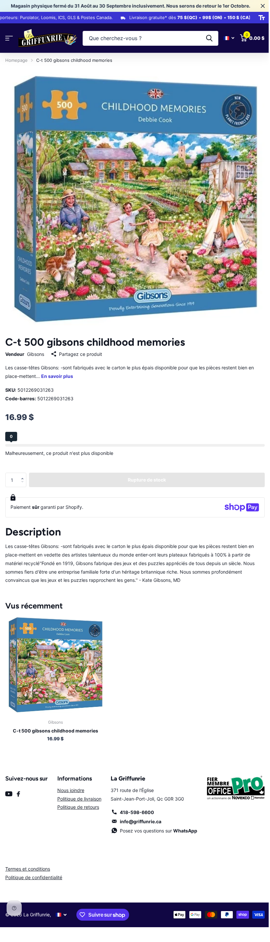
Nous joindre (69, 785)
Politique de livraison (78, 794)
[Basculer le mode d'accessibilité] (257, 17)
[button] (24, 469)
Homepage (16, 60)
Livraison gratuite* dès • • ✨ (180, 17)
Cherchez (204, 38)
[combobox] (148, 38)
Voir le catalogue (9, 38)
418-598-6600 (135, 807)
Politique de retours (77, 802)
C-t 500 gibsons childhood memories (55, 726)
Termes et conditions (27, 864)
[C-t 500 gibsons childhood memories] (55, 659)
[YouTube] (8, 788)
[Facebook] (18, 789)
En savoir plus (57, 371)
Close (258, 6)
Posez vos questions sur (156, 826)
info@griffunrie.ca (138, 816)
